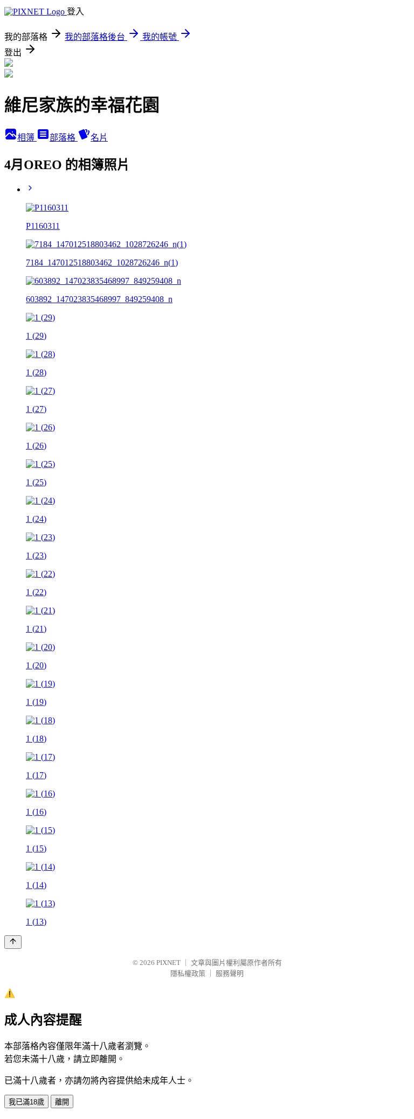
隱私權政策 (187, 973)
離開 (62, 1102)
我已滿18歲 (26, 1102)
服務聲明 (230, 973)
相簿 (27, 137)
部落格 (64, 137)
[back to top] (13, 942)
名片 (99, 137)
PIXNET (168, 963)
